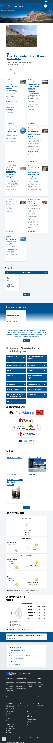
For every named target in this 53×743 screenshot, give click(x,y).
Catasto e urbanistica (21, 688)
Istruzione (27, 334)
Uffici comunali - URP (10, 728)
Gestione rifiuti (10, 334)
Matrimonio (32, 334)
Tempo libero (25, 336)
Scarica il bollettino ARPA (14, 629)
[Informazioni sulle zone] (27, 603)
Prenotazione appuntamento (31, 720)
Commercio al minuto (11, 332)
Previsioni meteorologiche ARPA (31, 590)
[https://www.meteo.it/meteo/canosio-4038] (28, 413)
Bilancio (33, 330)
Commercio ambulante (21, 332)
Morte (37, 334)
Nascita (40, 334)
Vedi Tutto (26, 294)
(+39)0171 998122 (10, 711)
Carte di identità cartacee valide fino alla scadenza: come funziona (33, 173)
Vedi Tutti (26, 340)
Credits (29, 737)
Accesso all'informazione (12, 330)
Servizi (20, 737)
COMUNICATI (10, 199)
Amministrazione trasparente (31, 712)
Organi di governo (9, 688)
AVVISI (31, 127)
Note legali (29, 706)
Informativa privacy (31, 704)
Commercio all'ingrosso (40, 330)
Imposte (22, 334)
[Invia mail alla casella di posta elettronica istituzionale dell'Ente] (10, 720)
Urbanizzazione (36, 336)
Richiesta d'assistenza (31, 723)
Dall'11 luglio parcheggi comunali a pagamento (12, 86)
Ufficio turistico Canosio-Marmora (11, 204)
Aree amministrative (10, 682)
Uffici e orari (8, 730)
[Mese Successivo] (45, 272)
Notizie (39, 682)
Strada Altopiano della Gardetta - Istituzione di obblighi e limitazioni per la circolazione (34, 88)
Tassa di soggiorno (33, 203)
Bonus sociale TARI (11, 239)
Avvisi (39, 686)
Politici (7, 694)
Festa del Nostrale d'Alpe (11, 132)
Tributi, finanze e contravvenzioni (31, 685)
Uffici (7, 696)
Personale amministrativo (10, 691)
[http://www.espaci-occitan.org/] (19, 427)
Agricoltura (20, 330)
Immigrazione (16, 334)
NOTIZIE (10, 54)
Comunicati (40, 684)
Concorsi (40, 332)
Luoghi (39, 694)
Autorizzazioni (19, 686)
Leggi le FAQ (30, 715)
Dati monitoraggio (9, 737)
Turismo (30, 336)
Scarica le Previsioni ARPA (14, 590)
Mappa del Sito (40, 737)
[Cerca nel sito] (45, 6)
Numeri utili (8, 732)
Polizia (44, 334)
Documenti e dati (9, 684)
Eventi (39, 697)
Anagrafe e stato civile (21, 683)
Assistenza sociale (27, 330)
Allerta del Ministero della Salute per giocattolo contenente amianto (34, 133)
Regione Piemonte (9, 1)
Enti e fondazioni (9, 686)
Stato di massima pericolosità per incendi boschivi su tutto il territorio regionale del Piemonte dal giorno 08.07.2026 (11, 174)
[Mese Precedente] (7, 272)
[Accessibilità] (4, 739)
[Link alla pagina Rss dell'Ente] (39, 703)
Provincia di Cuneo (20, 706)
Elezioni (44, 332)
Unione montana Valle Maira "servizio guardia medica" (21, 710)
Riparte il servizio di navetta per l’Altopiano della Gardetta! (26, 57)
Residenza (16, 336)
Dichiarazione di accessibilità (31, 709)
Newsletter (40, 705)
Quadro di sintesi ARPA (28, 629)
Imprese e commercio (31, 682)
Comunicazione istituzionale (31, 332)
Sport (20, 336)
